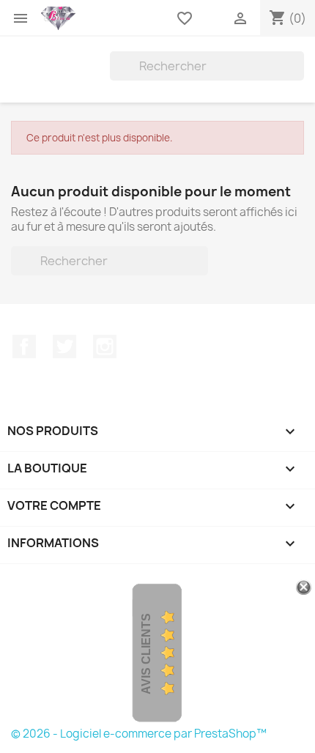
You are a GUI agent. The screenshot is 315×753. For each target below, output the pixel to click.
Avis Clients (146, 653)
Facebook (24, 346)
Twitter (64, 346)
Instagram (104, 346)
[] (298, 76)
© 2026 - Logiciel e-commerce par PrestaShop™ (139, 733)
